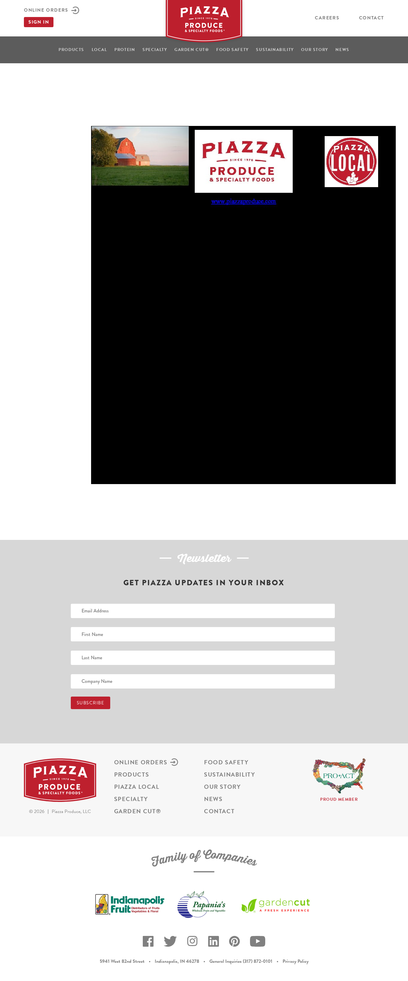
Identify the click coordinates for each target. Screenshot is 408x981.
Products (71, 50)
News (342, 50)
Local (99, 50)
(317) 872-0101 (257, 961)
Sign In (38, 22)
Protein (124, 50)
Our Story (314, 50)
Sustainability (275, 50)
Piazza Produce (204, 23)
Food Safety (232, 50)
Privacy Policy (296, 961)
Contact (371, 17)
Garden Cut (191, 50)
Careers (327, 17)
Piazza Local (136, 787)
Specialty (154, 50)
